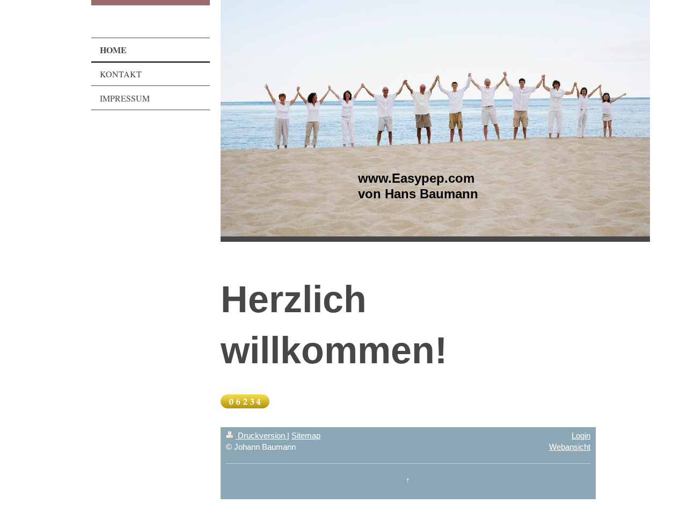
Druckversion (261, 435)
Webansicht (569, 446)
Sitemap (305, 435)
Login (581, 435)
